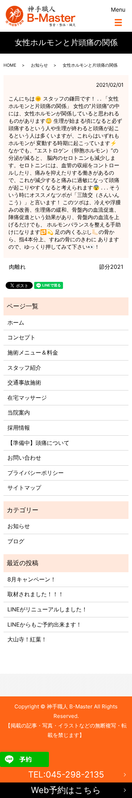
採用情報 (18, 427)
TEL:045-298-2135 (66, 774)
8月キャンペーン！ (31, 579)
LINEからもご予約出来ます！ (44, 624)
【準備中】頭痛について (38, 442)
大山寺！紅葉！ (27, 639)
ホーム (15, 322)
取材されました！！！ (35, 594)
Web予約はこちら (66, 790)
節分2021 (111, 266)
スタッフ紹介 (24, 367)
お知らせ (39, 65)
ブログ (15, 541)
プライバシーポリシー (35, 472)
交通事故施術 (24, 382)
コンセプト (21, 337)
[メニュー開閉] (118, 22)
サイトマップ (24, 487)
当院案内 (18, 412)
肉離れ (17, 266)
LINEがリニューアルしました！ (47, 609)
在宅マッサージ (27, 397)
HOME (10, 65)
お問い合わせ (24, 457)
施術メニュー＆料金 (32, 352)
